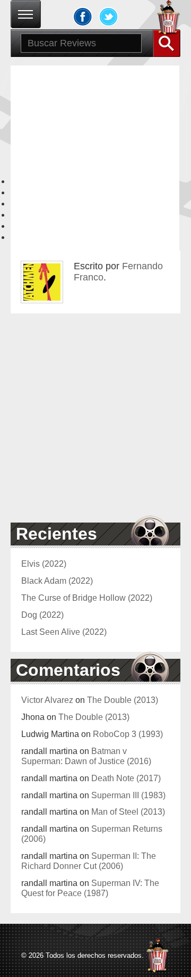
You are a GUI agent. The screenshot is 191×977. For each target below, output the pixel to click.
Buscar (166, 43)
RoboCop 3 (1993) (128, 734)
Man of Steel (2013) (128, 811)
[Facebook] (83, 16)
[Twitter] (109, 16)
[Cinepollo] (168, 19)
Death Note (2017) (126, 778)
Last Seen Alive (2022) (64, 631)
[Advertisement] (95, 161)
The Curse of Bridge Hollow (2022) (86, 597)
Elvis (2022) (43, 563)
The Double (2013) (122, 700)
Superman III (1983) (128, 795)
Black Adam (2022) (57, 580)
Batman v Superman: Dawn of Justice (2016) (86, 756)
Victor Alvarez (47, 700)
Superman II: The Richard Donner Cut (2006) (88, 861)
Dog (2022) (42, 614)
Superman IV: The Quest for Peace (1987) (90, 888)
